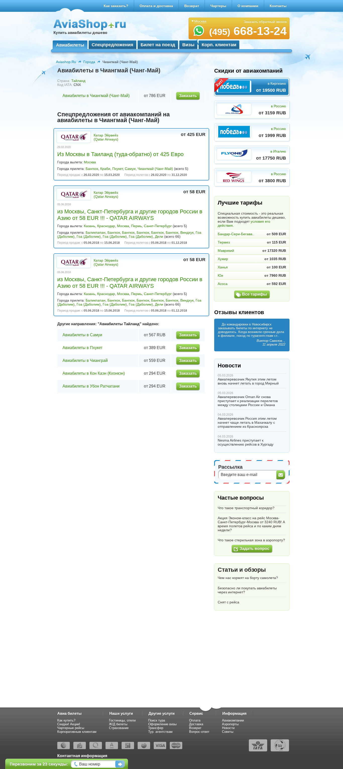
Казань (89, 226)
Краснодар (106, 226)
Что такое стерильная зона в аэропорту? (251, 540)
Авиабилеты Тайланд (119, 324)
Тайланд (78, 81)
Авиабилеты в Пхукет (82, 348)
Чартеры (218, 6)
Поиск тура (156, 720)
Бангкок (92, 169)
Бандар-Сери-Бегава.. (236, 234)
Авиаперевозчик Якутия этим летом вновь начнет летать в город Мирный (248, 381)
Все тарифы (254, 294)
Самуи (130, 169)
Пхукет (117, 169)
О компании (248, 6)
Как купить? (66, 720)
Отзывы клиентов (239, 312)
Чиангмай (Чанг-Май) (155, 169)
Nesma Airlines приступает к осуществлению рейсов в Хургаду (245, 442)
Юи (220, 275)
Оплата (194, 720)
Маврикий (226, 251)
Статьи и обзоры (242, 569)
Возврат (191, 6)
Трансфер (155, 728)
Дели (159, 236)
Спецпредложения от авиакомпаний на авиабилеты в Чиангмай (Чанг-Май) (113, 117)
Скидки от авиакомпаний (248, 71)
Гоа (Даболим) (89, 236)
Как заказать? (116, 6)
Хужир (223, 259)
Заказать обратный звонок (265, 22)
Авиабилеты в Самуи (82, 335)
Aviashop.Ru (66, 62)
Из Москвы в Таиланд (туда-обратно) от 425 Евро (120, 154)
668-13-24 (248, 30)
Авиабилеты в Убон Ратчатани (91, 386)
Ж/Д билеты (118, 724)
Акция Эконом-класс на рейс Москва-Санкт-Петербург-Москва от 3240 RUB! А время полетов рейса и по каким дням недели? (251, 524)
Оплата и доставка (156, 6)
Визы (188, 44)
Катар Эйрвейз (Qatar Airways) (106, 137)
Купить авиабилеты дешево (80, 32)
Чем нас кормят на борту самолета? (248, 578)
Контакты (278, 6)
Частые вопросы (241, 498)
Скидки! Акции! (68, 724)
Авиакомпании (233, 720)
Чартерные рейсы (70, 728)
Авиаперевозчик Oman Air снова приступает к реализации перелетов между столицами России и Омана (248, 401)
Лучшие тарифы (240, 203)
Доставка (196, 724)
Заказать (188, 95)
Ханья (223, 267)
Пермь (136, 226)
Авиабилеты (70, 44)
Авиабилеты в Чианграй (85, 360)
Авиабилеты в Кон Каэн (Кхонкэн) (94, 373)
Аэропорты (230, 724)
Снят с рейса (228, 602)
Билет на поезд (158, 44)
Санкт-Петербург (158, 226)
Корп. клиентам (219, 44)
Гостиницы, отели (122, 720)
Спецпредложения (112, 44)
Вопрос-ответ (199, 732)
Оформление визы (162, 724)
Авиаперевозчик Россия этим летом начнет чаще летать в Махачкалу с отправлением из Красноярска (247, 422)
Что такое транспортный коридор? (246, 508)
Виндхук (187, 232)
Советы (227, 732)
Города (89, 62)
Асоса (222, 284)
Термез (224, 242)
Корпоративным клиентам (76, 732)
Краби (105, 169)
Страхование (119, 728)
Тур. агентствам (160, 732)
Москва (90, 162)
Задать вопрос (254, 548)
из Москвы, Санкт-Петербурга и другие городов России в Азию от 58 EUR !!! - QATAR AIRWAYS (129, 214)
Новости (229, 365)
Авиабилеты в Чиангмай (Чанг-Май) (96, 95)
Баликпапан (95, 232)
